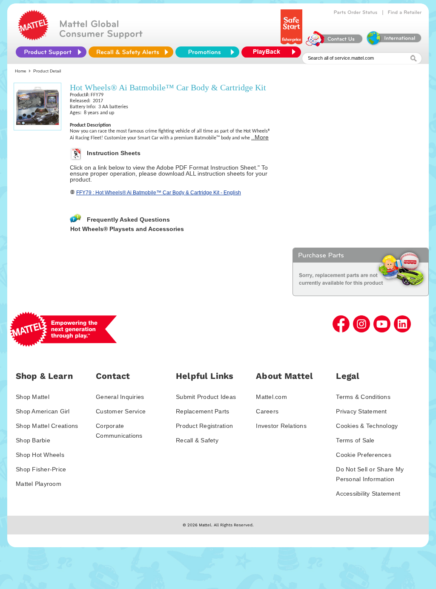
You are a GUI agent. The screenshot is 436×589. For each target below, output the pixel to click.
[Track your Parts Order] (356, 12)
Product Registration (204, 425)
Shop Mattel (32, 396)
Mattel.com (271, 396)
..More (260, 137)
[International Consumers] (393, 44)
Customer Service (121, 411)
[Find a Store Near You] (405, 12)
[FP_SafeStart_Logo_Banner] (292, 44)
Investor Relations (281, 425)
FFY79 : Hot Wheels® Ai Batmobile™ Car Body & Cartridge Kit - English (158, 193)
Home (20, 71)
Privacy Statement (361, 411)
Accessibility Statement (368, 493)
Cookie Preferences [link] (363, 454)
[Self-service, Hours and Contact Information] (334, 44)
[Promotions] (207, 52)
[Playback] (273, 52)
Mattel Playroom (38, 483)
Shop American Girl (43, 411)
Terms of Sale (355, 440)
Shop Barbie (33, 440)
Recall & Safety (197, 440)
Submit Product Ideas (206, 396)
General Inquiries (120, 396)
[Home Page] (33, 38)
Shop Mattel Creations (47, 425)
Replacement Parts (202, 411)
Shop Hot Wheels (40, 454)
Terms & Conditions (363, 396)
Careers (267, 411)
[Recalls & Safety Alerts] (131, 52)
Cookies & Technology (367, 425)
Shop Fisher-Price (41, 469)
